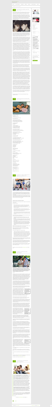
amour (34, 37)
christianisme (35, 39)
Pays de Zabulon (15, 1)
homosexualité (35, 43)
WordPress (38, 405)
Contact (38, 4)
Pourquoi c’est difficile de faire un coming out (22, 175)
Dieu (33, 41)
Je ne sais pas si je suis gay (22, 98)
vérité (38, 47)
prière (35, 45)
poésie (34, 45)
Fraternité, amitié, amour (22, 9)
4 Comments (20, 10)
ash (37, 37)
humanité (38, 43)
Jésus (36, 44)
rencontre (36, 46)
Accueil (13, 4)
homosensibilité (35, 42)
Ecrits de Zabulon (17, 4)
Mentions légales (33, 4)
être (37, 48)
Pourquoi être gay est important (21, 252)
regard (33, 46)
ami (34, 36)
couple (38, 40)
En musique (22, 4)
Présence (37, 45)
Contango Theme (33, 405)
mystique (38, 44)
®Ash (35, 48)
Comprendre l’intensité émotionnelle (22, 361)
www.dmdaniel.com (20, 355)
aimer (33, 36)
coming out (34, 40)
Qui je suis (29, 4)
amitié (36, 36)
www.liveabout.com (25, 247)
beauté (33, 38)
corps (36, 40)
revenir (38, 46)
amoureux (36, 37)
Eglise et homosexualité (36, 41)
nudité (34, 44)
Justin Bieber (34, 44)
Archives (26, 4)
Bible (34, 38)
